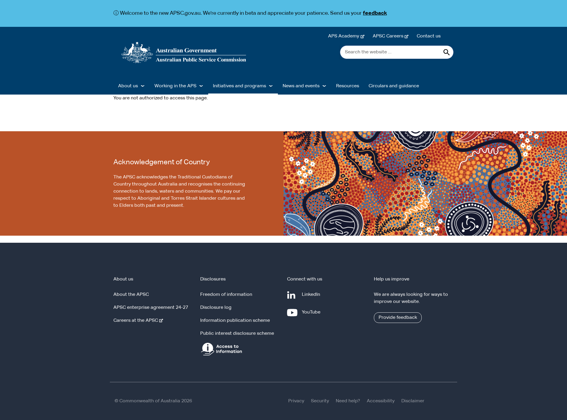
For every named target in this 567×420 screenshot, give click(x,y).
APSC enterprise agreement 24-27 (150, 307)
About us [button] (128, 86)
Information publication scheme (235, 320)
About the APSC (131, 294)
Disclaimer (412, 401)
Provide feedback (398, 317)
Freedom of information (226, 294)
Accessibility (381, 401)
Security (320, 401)
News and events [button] (301, 86)
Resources (347, 86)
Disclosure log (216, 307)
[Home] (183, 52)
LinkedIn (312, 297)
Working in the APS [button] (175, 86)
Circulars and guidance (394, 86)
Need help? (348, 401)
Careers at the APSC (136, 320)
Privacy (296, 401)
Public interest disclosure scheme (237, 333)
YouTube (312, 315)
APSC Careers (389, 36)
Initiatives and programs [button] (239, 86)
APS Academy (344, 36)
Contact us (429, 36)
